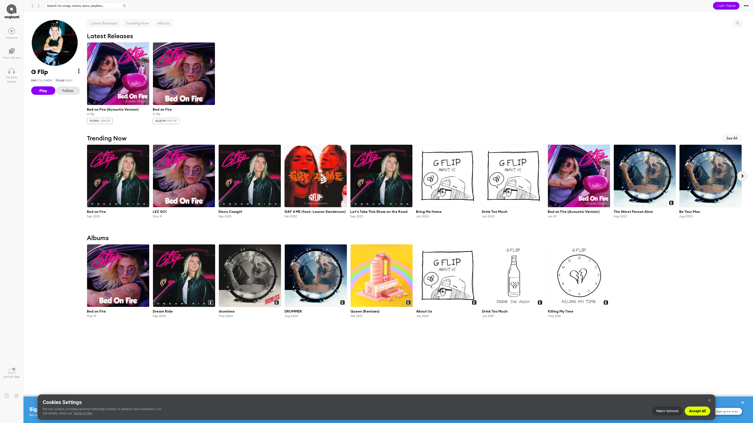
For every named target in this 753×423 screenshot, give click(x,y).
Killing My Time (560, 311)
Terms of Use (82, 413)
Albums (163, 23)
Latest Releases (103, 23)
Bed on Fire (162, 109)
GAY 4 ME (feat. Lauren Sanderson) (315, 211)
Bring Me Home (429, 211)
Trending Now (137, 23)
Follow (67, 90)
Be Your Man (689, 211)
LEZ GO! (160, 211)
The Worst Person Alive (633, 211)
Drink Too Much (494, 211)
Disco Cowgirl (230, 211)
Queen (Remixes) (364, 311)
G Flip (91, 114)
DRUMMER (293, 311)
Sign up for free (727, 411)
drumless (226, 311)
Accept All (697, 411)
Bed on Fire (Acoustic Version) (113, 109)
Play (43, 90)
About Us (424, 311)
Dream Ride (163, 311)
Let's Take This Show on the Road (378, 211)
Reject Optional (667, 411)
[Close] (709, 400)
